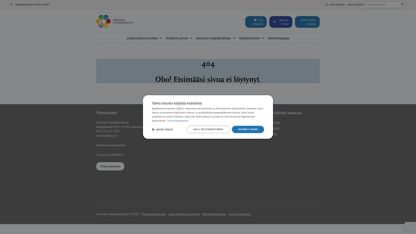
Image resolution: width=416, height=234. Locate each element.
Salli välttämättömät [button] (208, 129)
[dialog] (208, 117)
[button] (162, 129)
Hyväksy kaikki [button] (248, 129)
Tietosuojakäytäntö (177, 120)
